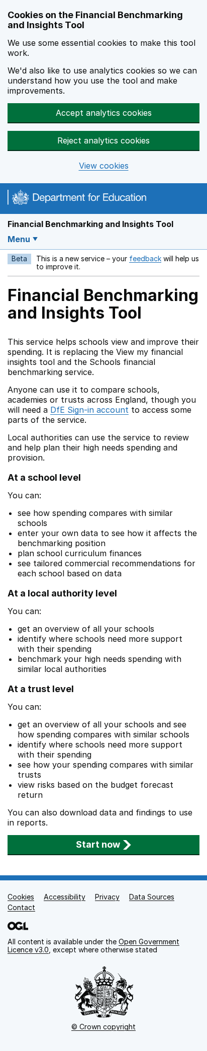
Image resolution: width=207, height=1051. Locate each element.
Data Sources (151, 896)
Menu (19, 239)
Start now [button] (98, 844)
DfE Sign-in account (89, 410)
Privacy (107, 896)
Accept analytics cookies (104, 113)
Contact (21, 907)
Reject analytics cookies (103, 140)
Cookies (21, 896)
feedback (145, 258)
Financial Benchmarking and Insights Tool (90, 224)
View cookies (104, 166)
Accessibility (64, 896)
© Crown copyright (103, 1026)
